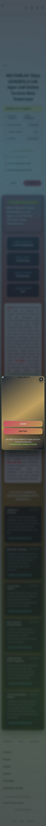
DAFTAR (23, 431)
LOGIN (23, 424)
